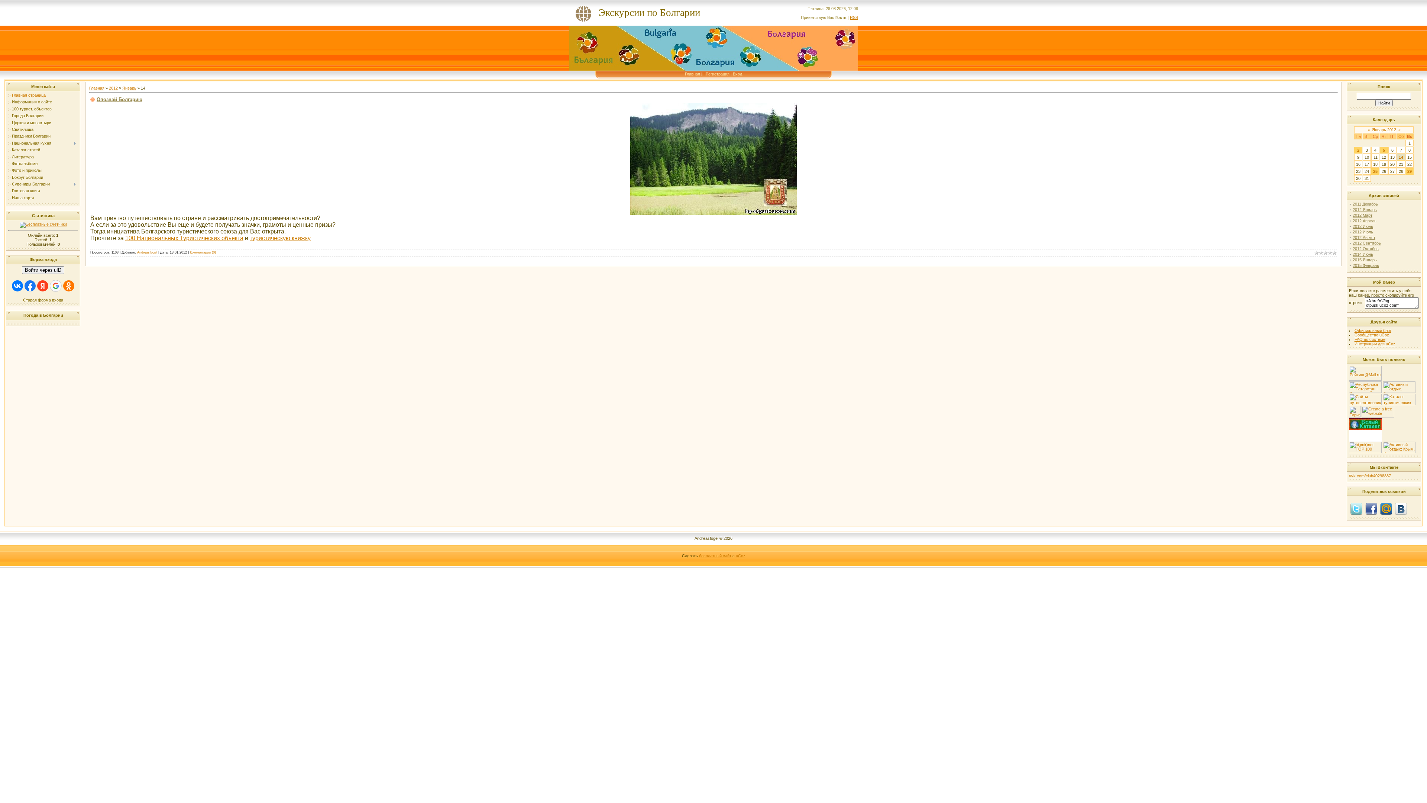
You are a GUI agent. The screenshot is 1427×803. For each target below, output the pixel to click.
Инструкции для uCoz (1375, 344)
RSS (854, 17)
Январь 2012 (1384, 130)
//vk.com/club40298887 (1370, 476)
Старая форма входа (43, 300)
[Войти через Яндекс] (42, 285)
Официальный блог (1373, 330)
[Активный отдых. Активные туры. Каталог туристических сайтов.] (1399, 391)
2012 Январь (1365, 209)
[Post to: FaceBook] (1371, 508)
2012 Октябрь (1366, 248)
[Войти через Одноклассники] (68, 285)
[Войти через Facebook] (30, 285)
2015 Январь (1365, 260)
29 (1409, 171)
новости (1365, 431)
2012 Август (1364, 237)
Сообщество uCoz (1372, 335)
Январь (129, 88)
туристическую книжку (280, 238)
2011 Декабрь (1365, 204)
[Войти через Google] (56, 286)
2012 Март (1362, 215)
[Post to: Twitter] (1356, 508)
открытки (1365, 438)
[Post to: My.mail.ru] (1386, 508)
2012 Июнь (1363, 226)
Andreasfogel (147, 252)
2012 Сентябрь (1367, 243)
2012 (113, 88)
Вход (737, 74)
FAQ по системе (1370, 339)
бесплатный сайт (715, 556)
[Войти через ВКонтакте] (17, 285)
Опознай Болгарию (119, 99)
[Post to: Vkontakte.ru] (1401, 508)
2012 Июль (1363, 232)
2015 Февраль (1366, 265)
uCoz (740, 556)
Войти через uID (43, 270)
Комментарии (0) (203, 252)
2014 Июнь (1363, 254)
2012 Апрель (1364, 221)
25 (1375, 171)
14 (1401, 157)
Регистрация (717, 74)
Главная (692, 74)
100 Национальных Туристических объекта (184, 238)
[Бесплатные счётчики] (43, 224)
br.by (1365, 435)
